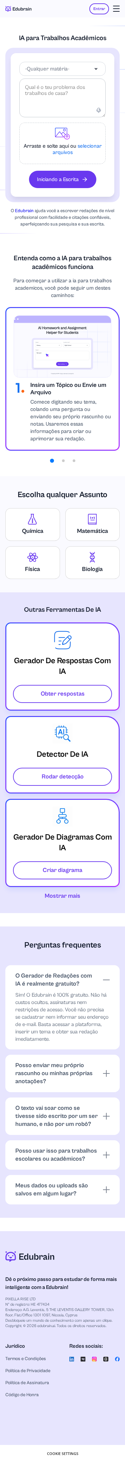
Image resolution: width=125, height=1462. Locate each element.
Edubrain (24, 210)
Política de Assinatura (27, 1382)
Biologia (92, 569)
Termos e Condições (25, 1358)
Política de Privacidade (27, 1370)
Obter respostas (63, 693)
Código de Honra (22, 1395)
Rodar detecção (63, 776)
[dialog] (62, 1453)
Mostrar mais (62, 895)
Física (32, 569)
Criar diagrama (62, 870)
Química (32, 531)
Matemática (92, 531)
